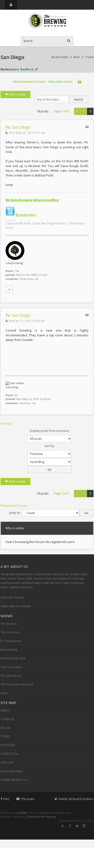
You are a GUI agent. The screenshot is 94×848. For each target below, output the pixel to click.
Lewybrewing (14, 263)
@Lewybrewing (25, 215)
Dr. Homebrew (10, 641)
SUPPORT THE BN (12, 598)
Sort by (49, 446)
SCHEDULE (7, 719)
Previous (6, 423)
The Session (8, 624)
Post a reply (17, 94)
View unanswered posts (29, 82)
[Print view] (79, 82)
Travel (89, 57)
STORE (4, 736)
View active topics (60, 82)
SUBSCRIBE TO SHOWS (15, 606)
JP (36, 69)
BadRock (27, 69)
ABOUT (5, 710)
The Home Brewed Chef (16, 684)
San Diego (12, 57)
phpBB (21, 812)
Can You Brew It (11, 667)
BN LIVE (5, 728)
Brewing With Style (12, 658)
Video (4, 693)
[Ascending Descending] (47, 465)
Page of (61, 111)
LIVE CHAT (7, 762)
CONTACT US (9, 754)
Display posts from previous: (49, 431)
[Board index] (47, 21)
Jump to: (15, 513)
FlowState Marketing (41, 816)
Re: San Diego (18, 127)
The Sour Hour (10, 632)
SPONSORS (7, 745)
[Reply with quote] (87, 127)
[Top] (83, 300)
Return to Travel (15, 505)
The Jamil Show (10, 676)
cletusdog (12, 387)
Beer (77, 57)
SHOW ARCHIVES (11, 771)
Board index (60, 57)
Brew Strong (8, 650)
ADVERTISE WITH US (13, 780)
